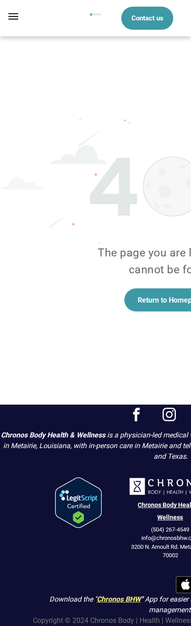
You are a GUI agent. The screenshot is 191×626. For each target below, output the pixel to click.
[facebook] (137, 416)
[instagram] (169, 416)
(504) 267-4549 (170, 529)
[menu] (13, 16)
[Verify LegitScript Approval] (78, 482)
